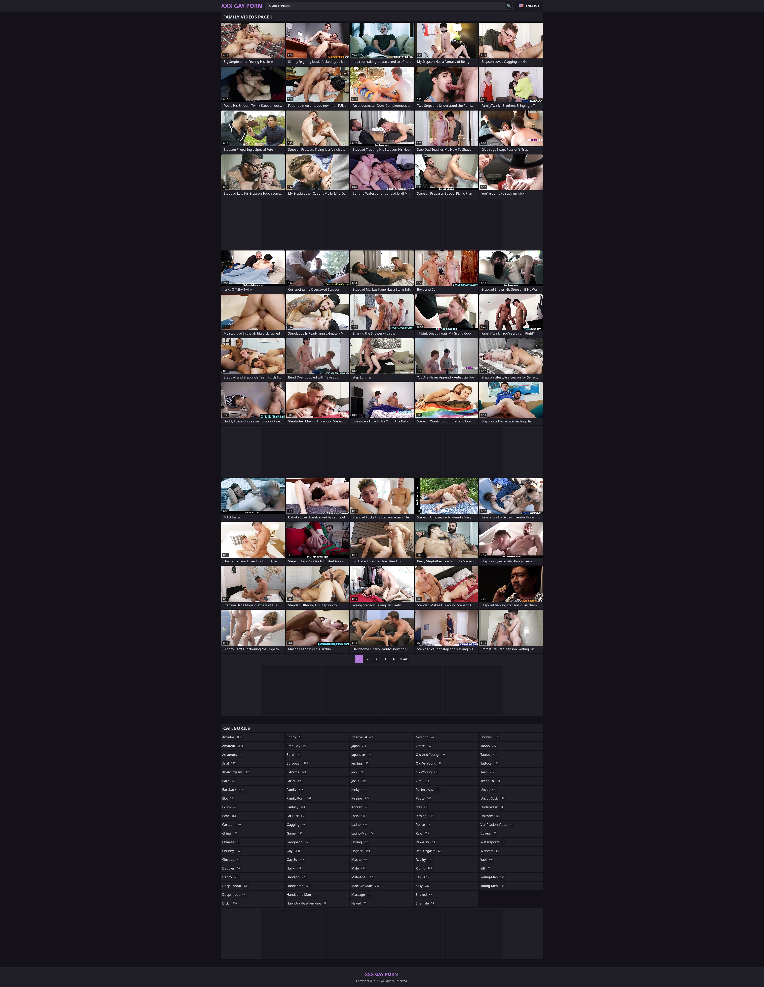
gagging (296, 824)
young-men (492, 886)
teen (487, 772)
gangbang (298, 842)
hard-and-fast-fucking (306, 903)
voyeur (488, 833)
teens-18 (490, 781)
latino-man (362, 833)
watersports (492, 842)
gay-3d (295, 859)
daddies (231, 868)
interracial (362, 737)
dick (229, 903)
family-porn (299, 798)
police (423, 824)
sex (422, 877)
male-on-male (365, 886)
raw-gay (426, 842)
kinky (358, 789)
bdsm (229, 807)
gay (293, 851)
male (358, 868)
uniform (490, 816)
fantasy (296, 807)
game (294, 833)
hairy (294, 868)
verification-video (496, 824)
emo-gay (297, 746)
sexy (422, 886)
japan (358, 746)
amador (231, 737)
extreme (296, 772)
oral (422, 781)
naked (358, 903)
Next (403, 659)
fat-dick (295, 816)
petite (423, 798)
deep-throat (235, 886)
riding (424, 868)
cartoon (231, 824)
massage (361, 894)
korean (359, 807)
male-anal (362, 877)
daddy (230, 877)
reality (424, 859)
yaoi (486, 859)
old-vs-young (428, 763)
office (423, 746)
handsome (298, 886)
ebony (294, 737)
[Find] (509, 5)
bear (229, 816)
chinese (230, 842)
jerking (359, 763)
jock (357, 772)
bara (229, 781)
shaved (424, 894)
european (297, 763)
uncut (488, 789)
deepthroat (234, 894)
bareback (233, 789)
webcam (489, 851)
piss (422, 807)
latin (358, 816)
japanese (361, 754)
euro (293, 754)
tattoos (489, 763)
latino (359, 824)
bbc (228, 798)
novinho (425, 737)
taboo (488, 746)
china (229, 833)
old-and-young (430, 754)
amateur (232, 746)
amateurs (232, 754)
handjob (296, 877)
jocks (358, 781)
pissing (424, 816)
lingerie (360, 851)
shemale (425, 903)
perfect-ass (427, 789)
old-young (427, 772)
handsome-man (301, 894)
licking (359, 842)
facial (294, 781)
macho (359, 859)
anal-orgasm (235, 772)
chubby (231, 851)
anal (229, 763)
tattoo (488, 754)
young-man (492, 877)
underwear (491, 807)
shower (489, 737)
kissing (360, 798)
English (532, 6)
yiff (485, 868)
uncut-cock (492, 798)
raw (422, 833)
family (295, 789)
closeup (231, 859)
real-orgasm (428, 851)
